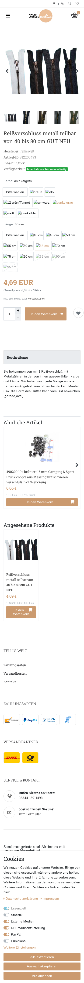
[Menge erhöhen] (18, 310)
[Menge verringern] (18, 317)
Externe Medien (22, 921)
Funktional (18, 941)
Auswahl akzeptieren (42, 966)
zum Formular (30, 814)
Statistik (16, 915)
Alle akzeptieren (42, 957)
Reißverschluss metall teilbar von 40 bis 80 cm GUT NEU (19, 582)
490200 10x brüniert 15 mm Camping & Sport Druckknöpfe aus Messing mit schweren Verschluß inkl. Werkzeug (40, 476)
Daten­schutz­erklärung (22, 898)
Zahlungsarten (15, 665)
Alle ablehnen (42, 976)
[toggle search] (69, 3)
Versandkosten (36, 298)
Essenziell (18, 908)
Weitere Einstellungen (20, 947)
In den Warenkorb (44, 314)
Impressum (50, 898)
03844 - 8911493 (31, 797)
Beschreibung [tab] (17, 357)
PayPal (16, 934)
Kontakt (10, 682)
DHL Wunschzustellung (28, 928)
